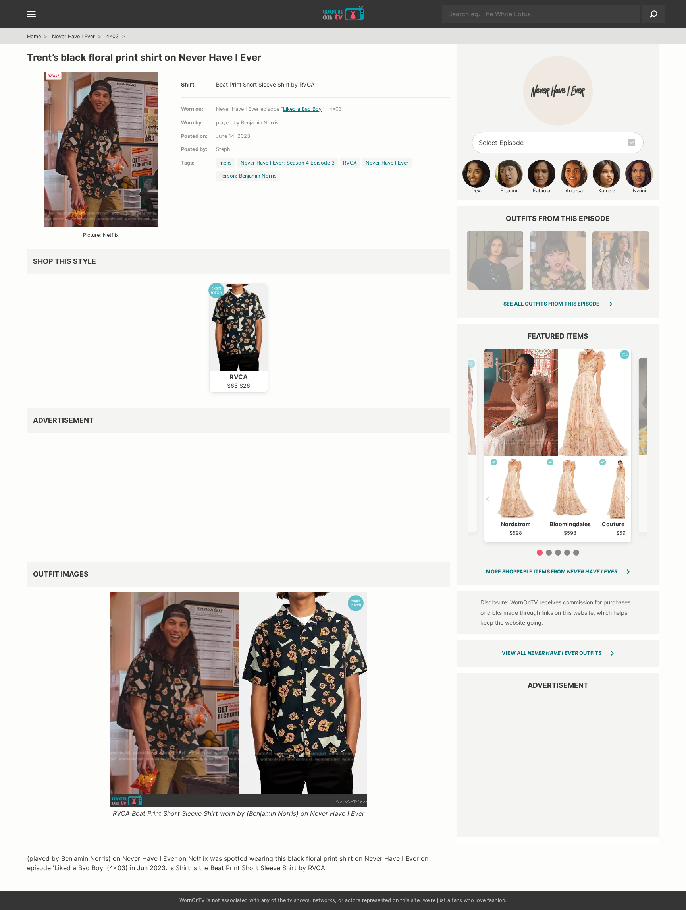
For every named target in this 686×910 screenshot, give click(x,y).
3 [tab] (558, 553)
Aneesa (574, 191)
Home (34, 36)
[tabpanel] (557, 445)
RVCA (350, 163)
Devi (476, 191)
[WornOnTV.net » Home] (343, 14)
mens (225, 163)
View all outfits (551, 653)
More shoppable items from (551, 572)
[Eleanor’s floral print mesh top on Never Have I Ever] (558, 260)
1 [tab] (540, 553)
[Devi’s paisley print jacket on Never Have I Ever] (620, 260)
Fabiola (541, 191)
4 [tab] (567, 553)
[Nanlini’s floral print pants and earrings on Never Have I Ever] (495, 260)
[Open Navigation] (31, 15)
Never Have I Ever (73, 36)
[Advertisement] (238, 494)
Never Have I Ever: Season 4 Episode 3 (288, 163)
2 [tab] (549, 553)
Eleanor (509, 191)
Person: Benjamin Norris (248, 176)
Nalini (639, 191)
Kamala (606, 191)
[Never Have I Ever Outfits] (558, 91)
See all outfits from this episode (551, 304)
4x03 (112, 36)
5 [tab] (576, 553)
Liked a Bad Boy (302, 109)
